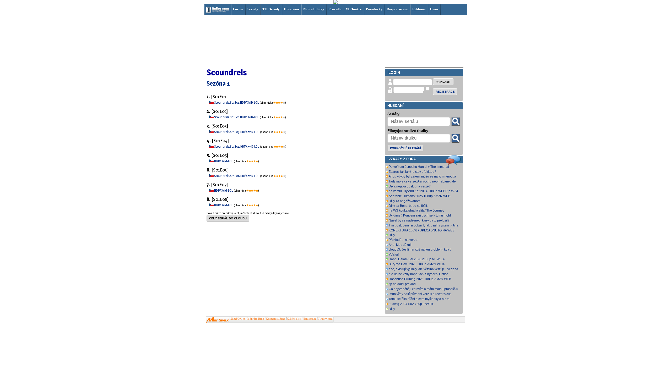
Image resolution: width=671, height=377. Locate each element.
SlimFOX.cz (237, 318)
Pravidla (335, 9)
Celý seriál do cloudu (228, 218)
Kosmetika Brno (275, 318)
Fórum (238, 9)
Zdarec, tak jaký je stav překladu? (412, 172)
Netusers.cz (309, 318)
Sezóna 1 (218, 83)
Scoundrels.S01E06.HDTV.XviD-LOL (236, 176)
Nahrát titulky (313, 9)
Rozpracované (397, 9)
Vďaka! (394, 254)
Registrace (445, 91)
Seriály (252, 9)
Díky (392, 235)
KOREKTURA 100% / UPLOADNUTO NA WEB (421, 230)
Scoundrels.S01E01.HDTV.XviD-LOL (236, 102)
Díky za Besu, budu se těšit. (408, 206)
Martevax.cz (217, 320)
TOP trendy (271, 9)
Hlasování (291, 9)
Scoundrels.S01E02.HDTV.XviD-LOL (236, 117)
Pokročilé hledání (405, 148)
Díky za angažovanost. (405, 201)
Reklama (419, 9)
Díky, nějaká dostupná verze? (410, 186)
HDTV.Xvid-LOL (223, 161)
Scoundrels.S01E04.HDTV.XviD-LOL (236, 146)
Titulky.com (325, 318)
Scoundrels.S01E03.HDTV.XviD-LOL (236, 132)
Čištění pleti (294, 318)
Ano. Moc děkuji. (400, 245)
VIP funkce (354, 9)
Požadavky (374, 9)
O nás (434, 9)
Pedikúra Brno (255, 318)
